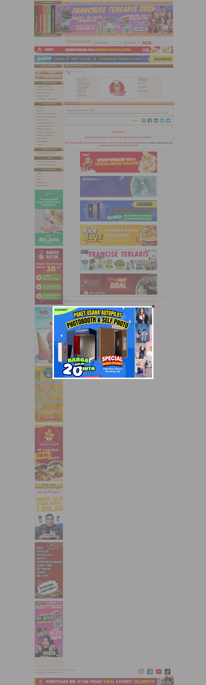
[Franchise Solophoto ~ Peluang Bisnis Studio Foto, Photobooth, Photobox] (103, 377)
